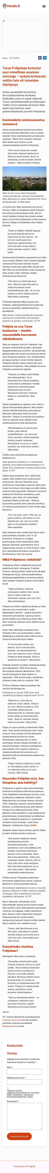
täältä (33, 825)
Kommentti (13, 1101)
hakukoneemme (10, 1026)
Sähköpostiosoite (16, 1078)
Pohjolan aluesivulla (12, 1020)
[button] (44, 6)
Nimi (10, 1067)
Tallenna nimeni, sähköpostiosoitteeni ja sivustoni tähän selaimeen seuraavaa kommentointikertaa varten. (23, 1094)
